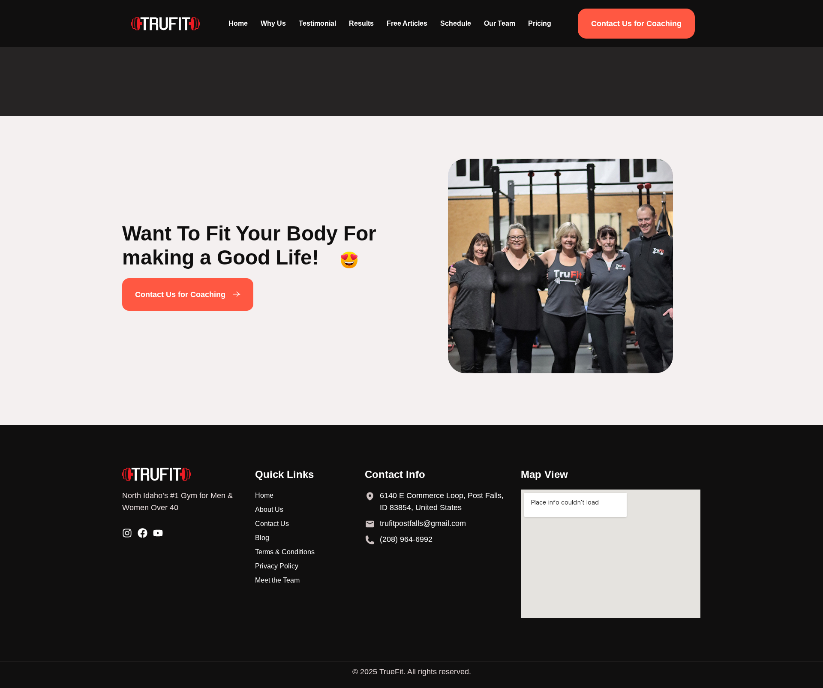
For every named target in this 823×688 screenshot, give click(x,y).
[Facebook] (142, 533)
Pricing (539, 23)
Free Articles (407, 23)
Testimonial (317, 23)
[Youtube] (158, 533)
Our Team (499, 23)
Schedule (455, 23)
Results (361, 23)
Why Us (273, 23)
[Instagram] (127, 533)
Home (238, 23)
